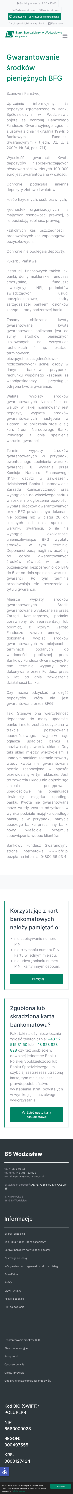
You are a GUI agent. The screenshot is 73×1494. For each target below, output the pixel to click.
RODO (8, 1282)
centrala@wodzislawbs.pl (28, 1176)
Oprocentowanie (14, 1364)
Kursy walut (11, 1356)
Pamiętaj (38, 979)
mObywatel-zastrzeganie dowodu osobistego (32, 1266)
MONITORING (12, 1290)
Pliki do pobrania (14, 1306)
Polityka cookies (18, 1491)
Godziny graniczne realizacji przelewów (27, 1380)
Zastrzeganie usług (15, 1258)
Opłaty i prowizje (14, 1372)
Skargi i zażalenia (14, 1233)
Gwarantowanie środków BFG (22, 1339)
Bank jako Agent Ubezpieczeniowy (25, 1241)
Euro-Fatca (11, 1274)
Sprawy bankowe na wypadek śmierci (27, 1249)
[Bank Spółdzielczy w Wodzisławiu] (36, 33)
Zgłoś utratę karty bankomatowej (39, 1115)
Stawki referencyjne (16, 1348)
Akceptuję (61, 1486)
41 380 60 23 (17, 1168)
